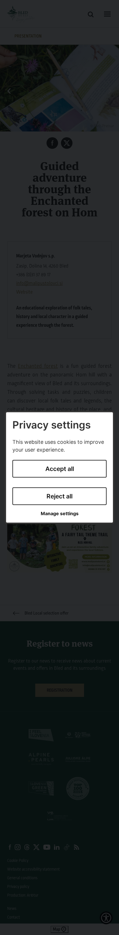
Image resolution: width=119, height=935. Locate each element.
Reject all (59, 496)
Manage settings (60, 513)
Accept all (59, 468)
